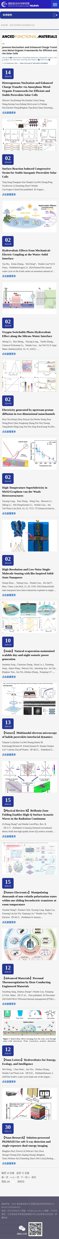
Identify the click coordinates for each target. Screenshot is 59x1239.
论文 (33, 25)
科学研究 (18, 25)
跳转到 (21, 1181)
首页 (11, 25)
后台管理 (40, 1214)
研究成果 (26, 25)
